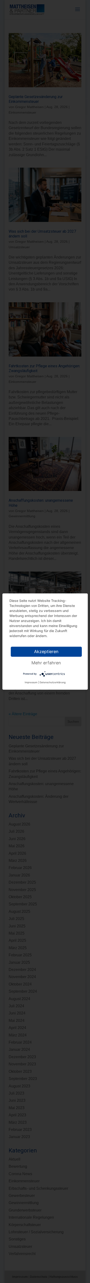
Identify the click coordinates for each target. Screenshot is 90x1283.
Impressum (31, 682)
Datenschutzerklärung (53, 682)
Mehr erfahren (46, 662)
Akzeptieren (46, 651)
